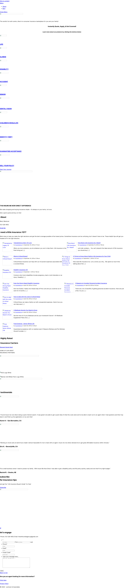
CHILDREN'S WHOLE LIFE (9, 123)
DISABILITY (4, 69)
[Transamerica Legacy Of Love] (7, 251)
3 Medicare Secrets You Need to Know (25, 310)
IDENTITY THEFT (6, 137)
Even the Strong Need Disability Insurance (26, 283)
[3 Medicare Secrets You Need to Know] (7, 319)
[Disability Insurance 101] (7, 278)
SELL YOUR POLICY (7, 166)
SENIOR (3, 94)
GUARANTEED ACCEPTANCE (10, 151)
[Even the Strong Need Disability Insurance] (7, 292)
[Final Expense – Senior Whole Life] (7, 332)
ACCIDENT (4, 82)
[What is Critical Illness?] (7, 265)
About (4, 6)
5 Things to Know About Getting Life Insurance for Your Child (91, 256)
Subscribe (3, 487)
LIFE (1, 44)
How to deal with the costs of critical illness (27, 296)
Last (31, 542)
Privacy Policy (4, 583)
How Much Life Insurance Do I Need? (89, 243)
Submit (2, 570)
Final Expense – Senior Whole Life (24, 323)
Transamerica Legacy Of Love (23, 243)
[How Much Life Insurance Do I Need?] (72, 251)
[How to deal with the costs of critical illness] (7, 305)
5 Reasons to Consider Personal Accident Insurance (91, 283)
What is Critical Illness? (21, 256)
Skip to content (4, 1)
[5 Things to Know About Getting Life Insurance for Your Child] (67, 265)
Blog (4, 8)
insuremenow (18, 245)
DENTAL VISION (6, 109)
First (16, 542)
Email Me (3, 228)
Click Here (3, 580)
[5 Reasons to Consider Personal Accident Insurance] (69, 292)
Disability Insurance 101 (21, 270)
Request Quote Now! (6, 347)
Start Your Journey (5, 169)
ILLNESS (3, 57)
